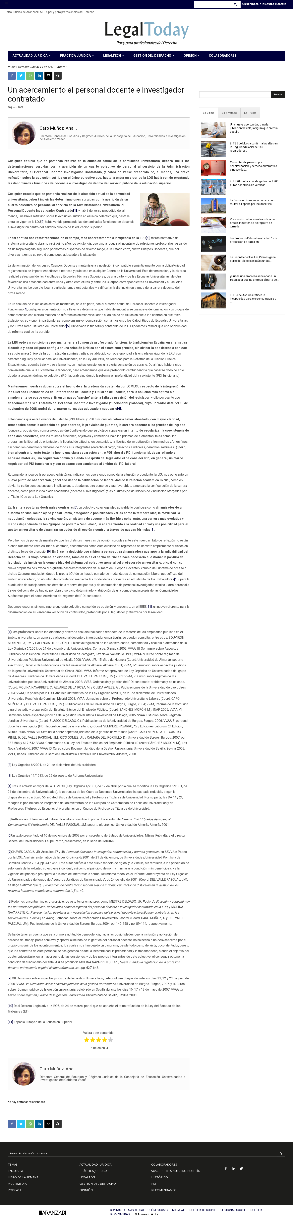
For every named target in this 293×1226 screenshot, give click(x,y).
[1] (9, 632)
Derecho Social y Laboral (35, 66)
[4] (25, 309)
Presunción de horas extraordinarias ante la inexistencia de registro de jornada (252, 223)
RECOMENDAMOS (163, 1190)
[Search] (235, 4)
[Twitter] (21, 76)
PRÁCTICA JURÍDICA (93, 1171)
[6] (9, 835)
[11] (149, 607)
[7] (75, 507)
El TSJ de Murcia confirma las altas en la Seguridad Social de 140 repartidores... (254, 147)
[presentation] (208, 113)
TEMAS (13, 1164)
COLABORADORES (164, 1164)
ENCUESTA (15, 1171)
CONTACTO (117, 1210)
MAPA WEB (179, 1210)
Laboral (60, 66)
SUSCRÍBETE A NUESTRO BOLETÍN (175, 1171)
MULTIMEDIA (17, 1183)
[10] (176, 579)
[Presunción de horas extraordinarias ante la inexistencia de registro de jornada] (213, 225)
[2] (42, 222)
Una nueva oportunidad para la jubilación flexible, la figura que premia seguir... (254, 128)
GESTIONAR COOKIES (234, 1210)
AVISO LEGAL (136, 1210)
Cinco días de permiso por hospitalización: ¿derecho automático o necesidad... (253, 166)
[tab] (208, 113)
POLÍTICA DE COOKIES (203, 1210)
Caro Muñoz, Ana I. (58, 128)
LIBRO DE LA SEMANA (23, 1177)
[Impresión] (58, 76)
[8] (9, 901)
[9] (49, 551)
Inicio (12, 66)
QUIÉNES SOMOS (158, 1210)
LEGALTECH (88, 1177)
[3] (9, 775)
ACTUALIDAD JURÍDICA (95, 1164)
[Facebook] (12, 76)
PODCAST (15, 1190)
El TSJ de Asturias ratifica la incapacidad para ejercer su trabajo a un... (253, 298)
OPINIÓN (86, 1190)
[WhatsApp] (30, 76)
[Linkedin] (39, 76)
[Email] (48, 76)
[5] (68, 326)
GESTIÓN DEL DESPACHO (98, 1183)
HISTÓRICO (159, 1177)
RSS (153, 1183)
